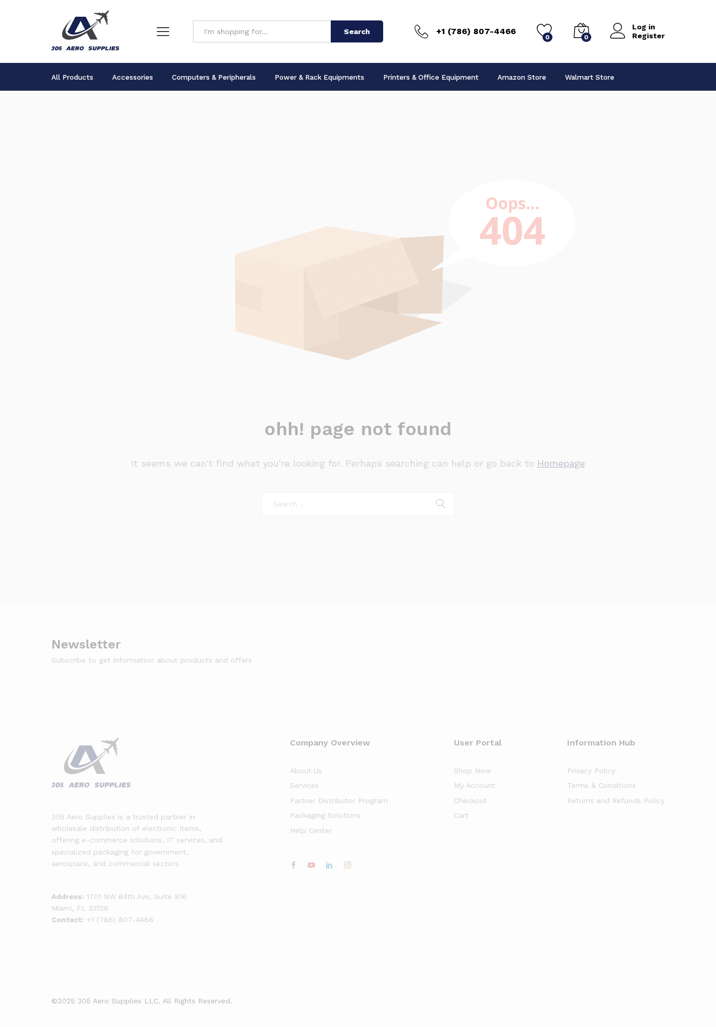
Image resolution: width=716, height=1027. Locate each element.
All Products (72, 77)
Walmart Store (589, 77)
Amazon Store (521, 77)
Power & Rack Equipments (319, 77)
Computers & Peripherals (214, 77)
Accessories (132, 77)
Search (357, 31)
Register (648, 35)
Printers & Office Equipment (431, 77)
